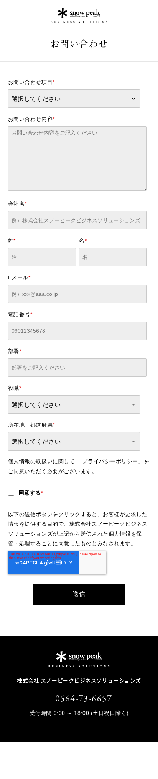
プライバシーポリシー (110, 461)
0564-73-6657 (83, 698)
